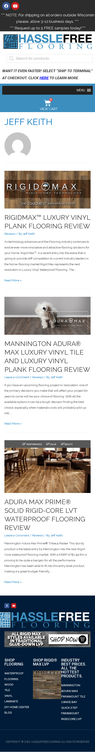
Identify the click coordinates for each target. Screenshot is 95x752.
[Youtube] (15, 6)
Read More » (13, 280)
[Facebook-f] (6, 605)
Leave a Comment (16, 377)
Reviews (9, 233)
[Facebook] (6, 6)
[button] (81, 90)
